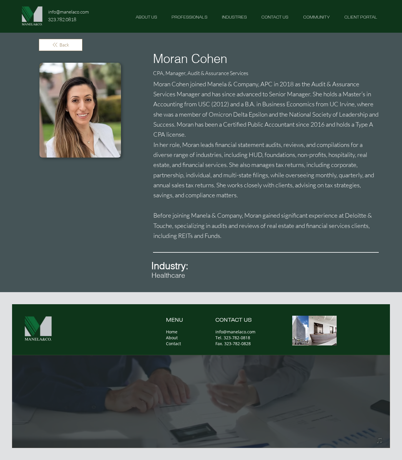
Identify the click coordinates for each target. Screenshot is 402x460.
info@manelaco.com (68, 12)
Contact (173, 343)
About (172, 337)
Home (171, 332)
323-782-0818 (236, 337)
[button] (228, 16)
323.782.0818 (62, 19)
